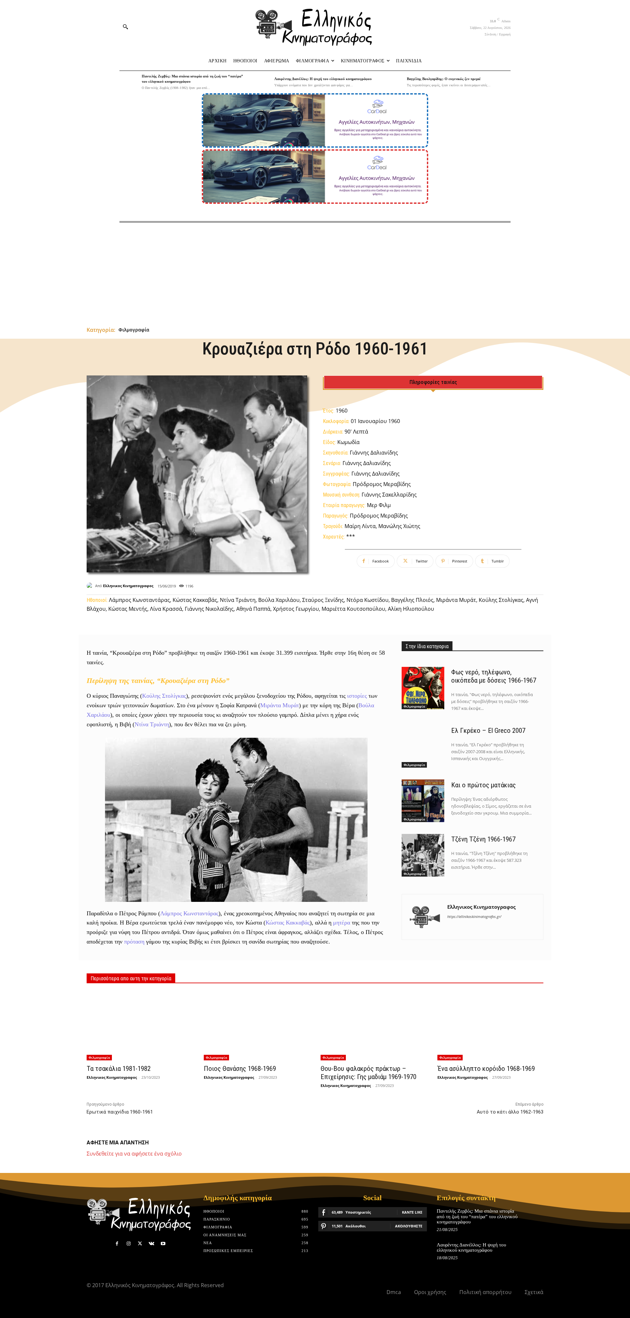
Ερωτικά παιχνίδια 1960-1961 (120, 1112)
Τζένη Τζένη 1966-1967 (483, 839)
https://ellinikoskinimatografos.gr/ (474, 916)
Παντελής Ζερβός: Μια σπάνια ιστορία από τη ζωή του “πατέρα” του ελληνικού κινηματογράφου (477, 1216)
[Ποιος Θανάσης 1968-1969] (256, 1026)
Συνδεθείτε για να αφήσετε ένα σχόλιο (134, 1153)
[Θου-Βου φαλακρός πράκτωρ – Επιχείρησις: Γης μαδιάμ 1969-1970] (373, 1026)
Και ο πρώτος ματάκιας (483, 785)
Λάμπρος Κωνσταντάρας (189, 913)
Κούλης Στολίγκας (164, 695)
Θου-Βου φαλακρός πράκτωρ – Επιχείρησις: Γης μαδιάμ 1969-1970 (368, 1073)
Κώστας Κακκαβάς (287, 922)
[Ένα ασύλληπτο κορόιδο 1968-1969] (490, 1026)
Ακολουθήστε (408, 1225)
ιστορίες (357, 695)
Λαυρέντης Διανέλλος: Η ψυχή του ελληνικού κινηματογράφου (323, 79)
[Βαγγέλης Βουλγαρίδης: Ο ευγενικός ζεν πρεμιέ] (394, 82)
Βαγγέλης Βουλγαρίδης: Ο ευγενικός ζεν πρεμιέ (444, 79)
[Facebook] (117, 1244)
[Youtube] (163, 1244)
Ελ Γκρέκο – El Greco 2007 (488, 730)
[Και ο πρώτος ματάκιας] (423, 800)
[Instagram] (128, 1244)
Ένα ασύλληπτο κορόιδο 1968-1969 (486, 1069)
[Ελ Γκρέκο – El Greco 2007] (423, 746)
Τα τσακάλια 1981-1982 (119, 1069)
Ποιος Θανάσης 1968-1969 (240, 1069)
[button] (125, 26)
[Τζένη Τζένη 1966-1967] (423, 855)
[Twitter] (140, 1244)
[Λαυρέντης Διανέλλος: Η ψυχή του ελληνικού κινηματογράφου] (261, 82)
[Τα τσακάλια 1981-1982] (139, 1026)
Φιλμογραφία (133, 330)
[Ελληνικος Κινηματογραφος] (91, 586)
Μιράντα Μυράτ (279, 705)
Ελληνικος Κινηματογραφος (128, 585)
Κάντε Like (412, 1212)
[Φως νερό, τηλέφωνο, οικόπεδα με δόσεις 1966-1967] (423, 688)
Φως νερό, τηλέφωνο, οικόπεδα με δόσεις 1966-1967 (493, 676)
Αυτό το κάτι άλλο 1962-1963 (510, 1112)
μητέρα (341, 922)
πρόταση (134, 941)
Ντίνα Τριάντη (152, 724)
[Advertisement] (315, 272)
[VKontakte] (151, 1244)
